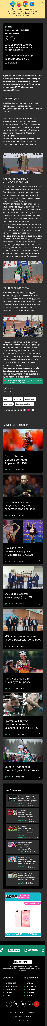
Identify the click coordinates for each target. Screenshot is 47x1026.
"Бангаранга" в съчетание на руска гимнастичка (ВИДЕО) (19, 551)
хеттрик (7, 399)
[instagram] (30, 1004)
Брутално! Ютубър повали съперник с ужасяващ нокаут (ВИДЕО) (22, 724)
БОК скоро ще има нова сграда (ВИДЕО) (18, 595)
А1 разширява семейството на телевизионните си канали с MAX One (25, 813)
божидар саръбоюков (24, 404)
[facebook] (9, 1004)
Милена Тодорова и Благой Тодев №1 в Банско (22, 768)
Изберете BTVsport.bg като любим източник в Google (24, 381)
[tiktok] (16, 1004)
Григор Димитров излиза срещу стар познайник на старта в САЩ (25, 846)
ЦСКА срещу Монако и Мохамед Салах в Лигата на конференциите (25, 830)
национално (30, 399)
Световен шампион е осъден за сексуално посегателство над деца (20, 506)
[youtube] (23, 1004)
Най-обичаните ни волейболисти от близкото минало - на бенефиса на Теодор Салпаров (26, 876)
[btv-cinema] (8, 950)
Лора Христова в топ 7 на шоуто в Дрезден (18, 680)
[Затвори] (42, 2)
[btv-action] (25, 950)
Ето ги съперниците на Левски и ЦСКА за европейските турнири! (27, 798)
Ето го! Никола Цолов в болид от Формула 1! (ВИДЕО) (18, 460)
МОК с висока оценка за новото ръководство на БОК (23, 638)
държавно (8, 404)
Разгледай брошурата (24, 897)
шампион (17, 399)
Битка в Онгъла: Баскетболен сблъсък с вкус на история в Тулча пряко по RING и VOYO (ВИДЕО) (27, 860)
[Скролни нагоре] (36, 1004)
